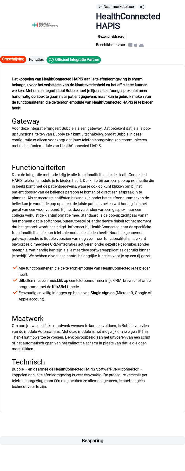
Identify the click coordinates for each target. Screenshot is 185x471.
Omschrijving (13, 59)
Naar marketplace (119, 6)
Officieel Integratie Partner (76, 59)
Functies (36, 59)
